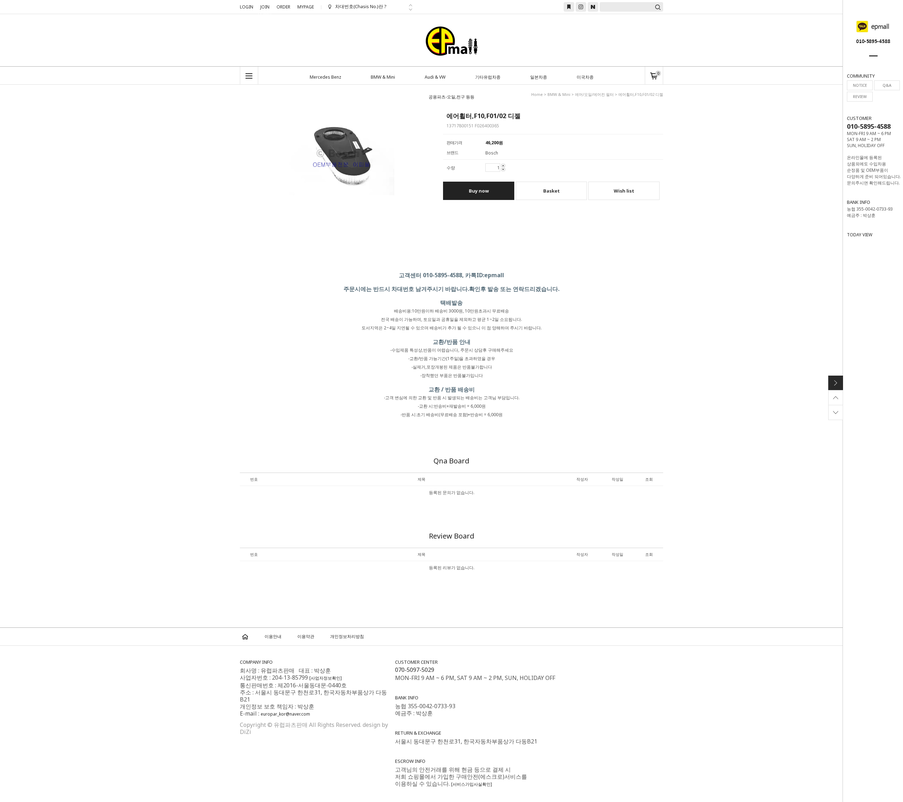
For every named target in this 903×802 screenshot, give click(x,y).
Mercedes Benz (325, 77)
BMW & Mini (383, 77)
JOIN (265, 8)
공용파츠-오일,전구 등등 (451, 97)
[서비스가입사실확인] (471, 784)
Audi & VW (435, 77)
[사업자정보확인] (325, 678)
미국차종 (585, 77)
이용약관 (305, 636)
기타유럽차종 (488, 77)
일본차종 (538, 77)
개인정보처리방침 (347, 636)
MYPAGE (305, 7)
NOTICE (860, 85)
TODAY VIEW (859, 235)
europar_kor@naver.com (285, 714)
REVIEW (860, 96)
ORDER (283, 7)
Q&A (887, 85)
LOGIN (246, 7)
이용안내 (273, 636)
